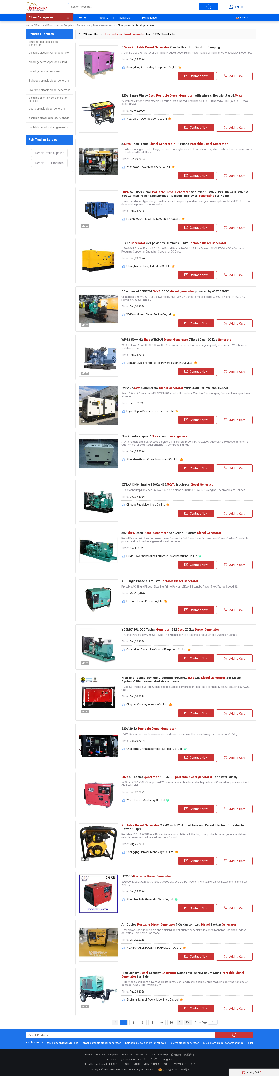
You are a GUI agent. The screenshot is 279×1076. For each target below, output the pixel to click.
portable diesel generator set (49, 1042)
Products (102, 17)
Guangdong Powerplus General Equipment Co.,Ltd (156, 649)
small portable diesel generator (91, 1042)
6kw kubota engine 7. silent (156, 436)
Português (166, 1059)
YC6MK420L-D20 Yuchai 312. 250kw (170, 629)
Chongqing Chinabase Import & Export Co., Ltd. (154, 748)
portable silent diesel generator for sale (48, 99)
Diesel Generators (104, 25)
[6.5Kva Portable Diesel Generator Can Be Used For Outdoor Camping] (98, 65)
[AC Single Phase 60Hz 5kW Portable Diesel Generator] (98, 599)
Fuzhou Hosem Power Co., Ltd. (144, 601)
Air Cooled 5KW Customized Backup (178, 924)
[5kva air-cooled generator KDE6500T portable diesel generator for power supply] (98, 794)
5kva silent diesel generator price (212, 1042)
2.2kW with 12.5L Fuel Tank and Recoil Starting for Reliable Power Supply (182, 827)
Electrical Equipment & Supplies (54, 25)
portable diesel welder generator (48, 127)
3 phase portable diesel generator (49, 80)
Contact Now (199, 76)
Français (112, 1059)
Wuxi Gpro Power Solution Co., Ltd (146, 118)
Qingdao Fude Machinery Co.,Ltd (145, 504)
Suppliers (125, 17)
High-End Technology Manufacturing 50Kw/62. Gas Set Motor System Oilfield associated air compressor (181, 679)
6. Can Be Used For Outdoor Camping (170, 47)
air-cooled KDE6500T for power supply (179, 777)
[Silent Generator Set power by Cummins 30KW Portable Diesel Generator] (98, 260)
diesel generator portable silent (48, 62)
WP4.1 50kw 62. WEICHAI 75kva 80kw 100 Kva (177, 339)
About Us (126, 1055)
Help (152, 1055)
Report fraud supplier (49, 153)
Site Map (163, 1055)
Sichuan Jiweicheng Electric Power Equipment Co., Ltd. (159, 362)
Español (142, 1059)
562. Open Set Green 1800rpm (171, 533)
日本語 (154, 1059)
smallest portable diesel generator (43, 43)
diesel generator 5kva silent (45, 71)
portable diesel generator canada (49, 117)
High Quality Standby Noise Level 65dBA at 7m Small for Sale (182, 974)
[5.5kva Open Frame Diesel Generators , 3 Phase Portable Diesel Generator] (98, 161)
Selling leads (149, 17)
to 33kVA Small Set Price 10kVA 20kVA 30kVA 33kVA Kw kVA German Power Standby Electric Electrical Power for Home (184, 194)
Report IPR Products (49, 163)
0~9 (193, 1064)
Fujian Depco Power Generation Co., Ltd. (150, 411)
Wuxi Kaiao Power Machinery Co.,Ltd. (148, 166)
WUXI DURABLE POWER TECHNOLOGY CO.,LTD (154, 947)
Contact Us (141, 1055)
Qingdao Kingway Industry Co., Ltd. (147, 704)
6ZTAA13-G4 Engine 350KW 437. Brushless (168, 484)
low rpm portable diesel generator (49, 89)
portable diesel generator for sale (134, 1042)
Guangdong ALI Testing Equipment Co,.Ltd (151, 67)
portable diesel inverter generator (49, 52)
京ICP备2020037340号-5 (176, 1069)
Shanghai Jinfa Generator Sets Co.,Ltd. (149, 899)
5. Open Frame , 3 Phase (174, 144)
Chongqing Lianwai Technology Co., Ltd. (150, 852)
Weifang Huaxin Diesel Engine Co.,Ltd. (148, 314)
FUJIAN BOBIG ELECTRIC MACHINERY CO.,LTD (153, 218)
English (244, 17)
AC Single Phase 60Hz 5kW (160, 581)
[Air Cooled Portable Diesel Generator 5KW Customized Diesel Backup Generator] (98, 942)
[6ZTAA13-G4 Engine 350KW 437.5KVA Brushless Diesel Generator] (98, 502)
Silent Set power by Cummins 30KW (173, 243)
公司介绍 (176, 1055)
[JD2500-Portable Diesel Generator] (98, 894)
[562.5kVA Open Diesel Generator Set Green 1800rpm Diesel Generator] (98, 550)
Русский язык (127, 1059)
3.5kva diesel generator (173, 1042)
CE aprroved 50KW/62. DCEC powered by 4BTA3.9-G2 (175, 291)
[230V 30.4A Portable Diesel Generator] (98, 746)
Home (82, 17)
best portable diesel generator (47, 108)
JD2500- (146, 876)
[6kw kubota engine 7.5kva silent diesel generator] (98, 454)
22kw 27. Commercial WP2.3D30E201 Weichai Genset (174, 388)
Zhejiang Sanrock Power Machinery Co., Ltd (152, 999)
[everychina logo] (36, 6)
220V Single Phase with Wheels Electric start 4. (181, 95)
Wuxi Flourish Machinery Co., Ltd (145, 800)
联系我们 (189, 1055)
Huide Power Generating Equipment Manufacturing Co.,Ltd (161, 555)
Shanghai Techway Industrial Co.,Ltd (148, 266)
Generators (84, 25)
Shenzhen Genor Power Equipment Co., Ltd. (152, 459)
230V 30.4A (148, 729)
